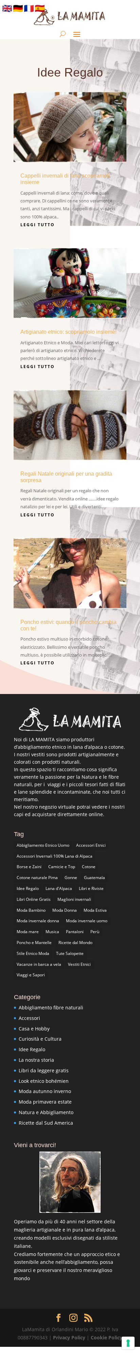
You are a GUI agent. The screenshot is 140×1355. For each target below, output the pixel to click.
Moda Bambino (31, 910)
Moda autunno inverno (45, 1091)
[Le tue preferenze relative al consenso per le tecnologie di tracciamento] (128, 1343)
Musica (52, 932)
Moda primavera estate (45, 1101)
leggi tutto (37, 225)
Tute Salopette (70, 953)
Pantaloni (75, 932)
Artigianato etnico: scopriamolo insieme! (68, 332)
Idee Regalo (28, 888)
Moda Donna (64, 910)
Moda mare (28, 932)
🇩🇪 (18, 8)
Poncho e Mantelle (34, 942)
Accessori (29, 1018)
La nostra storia (36, 1060)
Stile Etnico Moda (33, 953)
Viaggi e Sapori (31, 975)
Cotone (88, 867)
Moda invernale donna (38, 921)
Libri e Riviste (91, 888)
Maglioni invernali (74, 899)
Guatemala (94, 877)
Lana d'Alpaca (59, 888)
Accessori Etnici (91, 845)
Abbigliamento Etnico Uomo (43, 845)
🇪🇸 (40, 8)
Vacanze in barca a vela (39, 964)
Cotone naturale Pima (37, 877)
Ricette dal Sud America (46, 1123)
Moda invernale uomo (86, 921)
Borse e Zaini (29, 867)
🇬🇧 (7, 8)
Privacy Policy (70, 1337)
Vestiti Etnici (79, 964)
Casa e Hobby (34, 1028)
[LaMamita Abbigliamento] (70, 719)
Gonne (71, 877)
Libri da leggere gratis (44, 1070)
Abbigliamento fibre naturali (51, 1007)
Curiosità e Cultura (40, 1039)
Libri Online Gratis (34, 899)
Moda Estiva (95, 910)
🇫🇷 (29, 8)
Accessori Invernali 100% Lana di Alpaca (54, 856)
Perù (94, 932)
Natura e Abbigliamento (46, 1112)
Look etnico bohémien (44, 1081)
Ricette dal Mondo (75, 942)
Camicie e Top (61, 867)
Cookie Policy (106, 1337)
